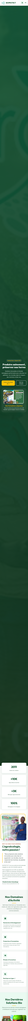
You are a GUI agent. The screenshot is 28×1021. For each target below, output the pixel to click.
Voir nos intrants (21, 383)
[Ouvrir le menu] (25, 3)
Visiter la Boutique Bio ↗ (8, 383)
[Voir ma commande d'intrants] (22, 2)
